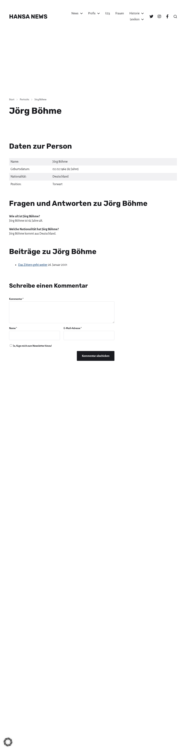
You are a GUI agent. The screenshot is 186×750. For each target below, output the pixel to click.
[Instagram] (159, 16)
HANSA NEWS (28, 16)
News (74, 13)
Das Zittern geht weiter (32, 265)
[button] (175, 16)
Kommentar (16, 299)
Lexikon (135, 19)
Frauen (119, 13)
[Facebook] (167, 16)
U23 (107, 13)
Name (13, 328)
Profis (92, 13)
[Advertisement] (93, 67)
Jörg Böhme (40, 99)
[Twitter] (151, 16)
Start (11, 99)
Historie (134, 13)
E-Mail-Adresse (73, 328)
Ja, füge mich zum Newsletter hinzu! (32, 345)
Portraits (24, 99)
